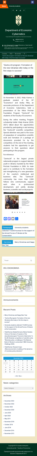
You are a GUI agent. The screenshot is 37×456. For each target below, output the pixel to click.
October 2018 (9, 424)
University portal (11, 448)
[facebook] (13, 10)
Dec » (20, 376)
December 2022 (9, 401)
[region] (18, 204)
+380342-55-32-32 (19, 39)
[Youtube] (20, 10)
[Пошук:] (17, 260)
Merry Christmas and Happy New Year (16, 315)
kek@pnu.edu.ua (19, 41)
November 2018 (9, 421)
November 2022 (9, 404)
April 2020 (8, 415)
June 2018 (8, 427)
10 (18, 365)
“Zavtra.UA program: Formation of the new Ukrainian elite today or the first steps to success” (17, 320)
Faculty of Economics (24, 448)
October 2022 (9, 407)
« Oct (16, 376)
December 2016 (9, 430)
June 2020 (8, 413)
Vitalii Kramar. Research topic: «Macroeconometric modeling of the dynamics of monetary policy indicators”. (18, 349)
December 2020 (9, 410)
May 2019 (7, 418)
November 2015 (9, 433)
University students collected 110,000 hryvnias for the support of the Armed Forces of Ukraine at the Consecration (19, 327)
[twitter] (17, 10)
